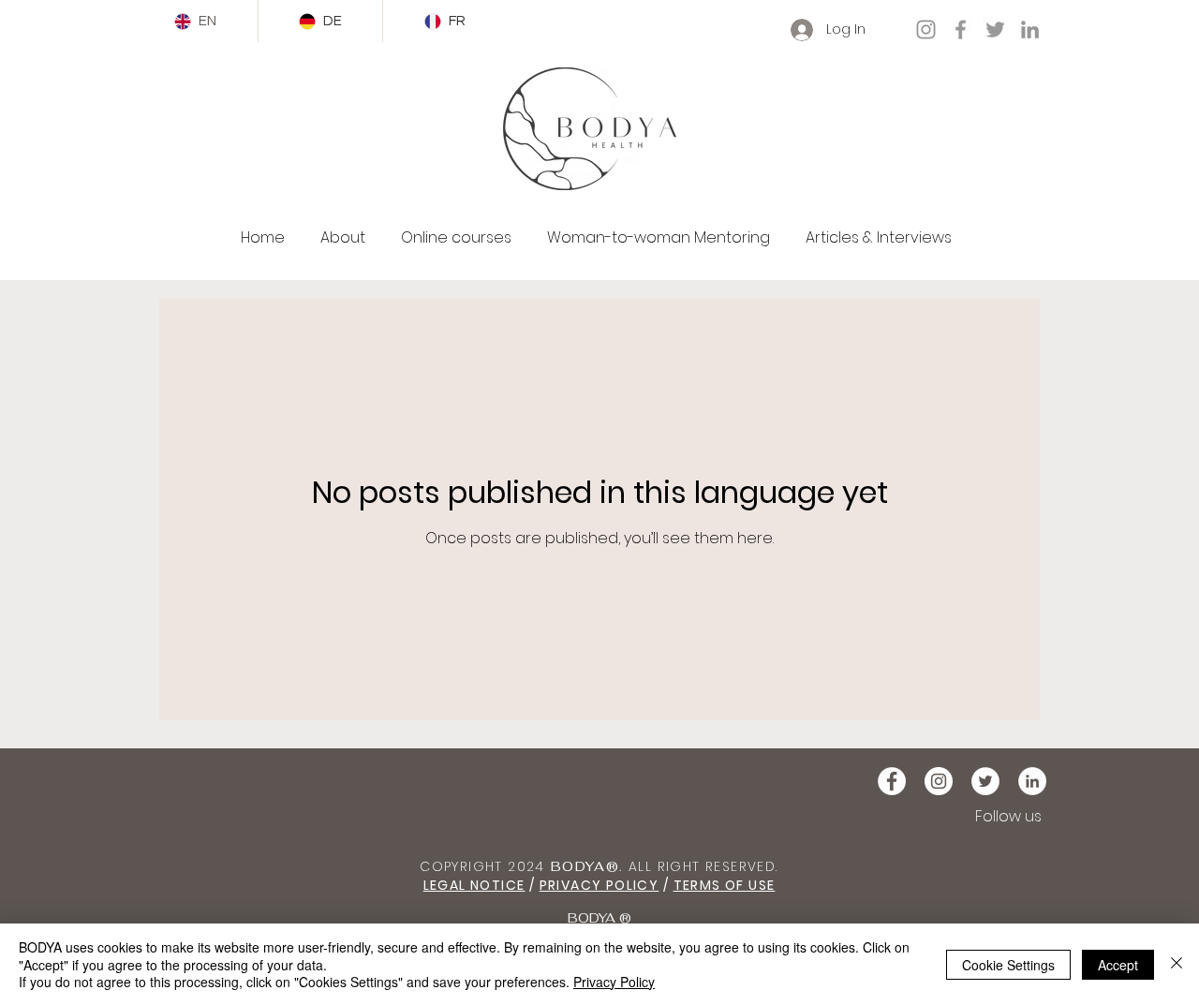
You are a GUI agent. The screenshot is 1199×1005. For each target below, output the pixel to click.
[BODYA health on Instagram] (939, 781)
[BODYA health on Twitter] (985, 781)
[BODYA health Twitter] (995, 29)
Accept (1118, 964)
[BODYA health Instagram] (926, 29)
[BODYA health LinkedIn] (1030, 29)
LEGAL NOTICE (474, 885)
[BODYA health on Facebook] (892, 781)
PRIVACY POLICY (599, 885)
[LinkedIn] (1032, 781)
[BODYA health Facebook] (960, 29)
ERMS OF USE (729, 885)
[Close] (1176, 964)
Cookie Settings (1008, 964)
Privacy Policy (614, 981)
